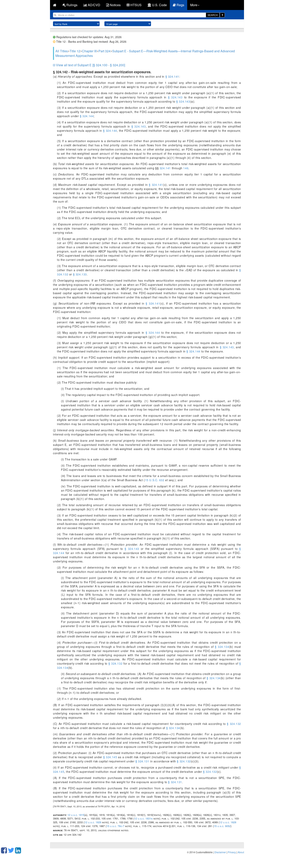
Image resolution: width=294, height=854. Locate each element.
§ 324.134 (222, 647)
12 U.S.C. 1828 (92, 822)
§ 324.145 (110, 757)
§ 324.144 (87, 116)
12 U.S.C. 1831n (143, 818)
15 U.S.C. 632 (154, 480)
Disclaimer (220, 852)
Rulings (71, 5)
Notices (115, 5)
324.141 (165, 168)
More (193, 5)
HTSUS (136, 5)
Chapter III (89, 51)
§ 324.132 (115, 663)
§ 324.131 (142, 761)
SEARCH (213, 15)
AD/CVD (93, 5)
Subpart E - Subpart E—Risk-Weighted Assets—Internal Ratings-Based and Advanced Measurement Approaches (145, 53)
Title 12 (75, 51)
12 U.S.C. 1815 (75, 815)
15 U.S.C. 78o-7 (115, 826)
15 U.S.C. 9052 (222, 826)
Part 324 (104, 51)
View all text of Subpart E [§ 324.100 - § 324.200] (90, 65)
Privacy (232, 852)
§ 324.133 (80, 274)
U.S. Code (159, 5)
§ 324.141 (172, 76)
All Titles (61, 51)
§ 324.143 (175, 97)
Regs (180, 5)
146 (185, 168)
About (241, 852)
